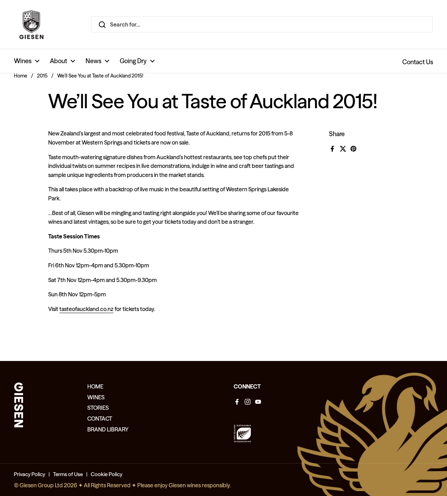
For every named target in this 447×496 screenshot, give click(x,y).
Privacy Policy (29, 474)
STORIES (98, 407)
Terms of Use (68, 474)
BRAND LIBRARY (108, 429)
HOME (95, 386)
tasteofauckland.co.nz (86, 308)
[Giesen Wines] (31, 24)
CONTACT (99, 418)
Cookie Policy (106, 474)
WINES (95, 397)
